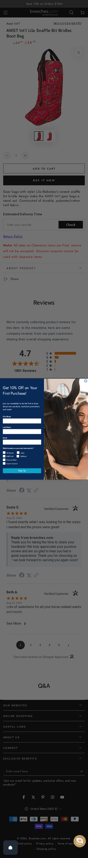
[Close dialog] (85, 381)
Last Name (7, 427)
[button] (79, 841)
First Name (7, 416)
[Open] (10, 847)
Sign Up (22, 470)
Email (5, 438)
